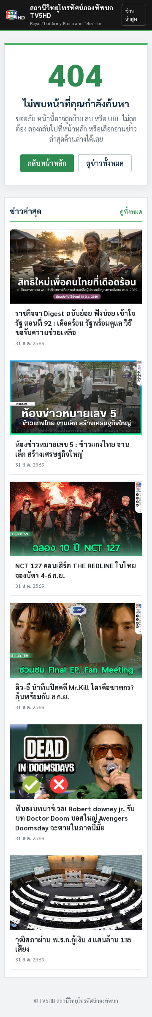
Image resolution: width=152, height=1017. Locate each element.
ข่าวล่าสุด (131, 14)
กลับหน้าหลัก (47, 163)
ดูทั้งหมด (131, 211)
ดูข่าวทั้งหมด (105, 163)
